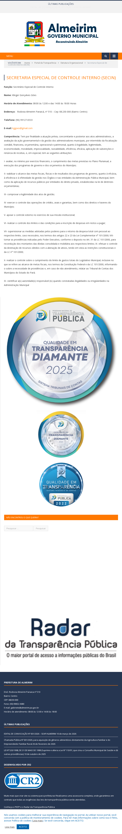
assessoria (78, 795)
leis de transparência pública (55, 799)
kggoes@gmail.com (22, 128)
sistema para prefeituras (43, 795)
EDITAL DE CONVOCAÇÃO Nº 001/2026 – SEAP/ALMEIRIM (30, 733)
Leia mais (38, 820)
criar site (23, 795)
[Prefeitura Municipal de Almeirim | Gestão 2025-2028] (61, 33)
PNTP (17, 807)
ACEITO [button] (23, 826)
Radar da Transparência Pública (39, 807)
